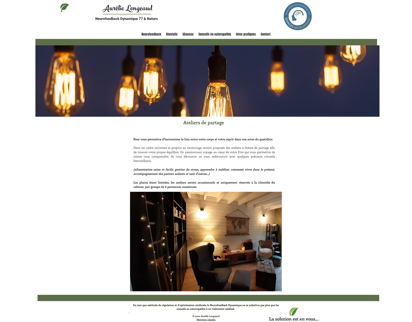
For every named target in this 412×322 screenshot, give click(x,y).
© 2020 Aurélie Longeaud (206, 316)
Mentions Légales (206, 319)
